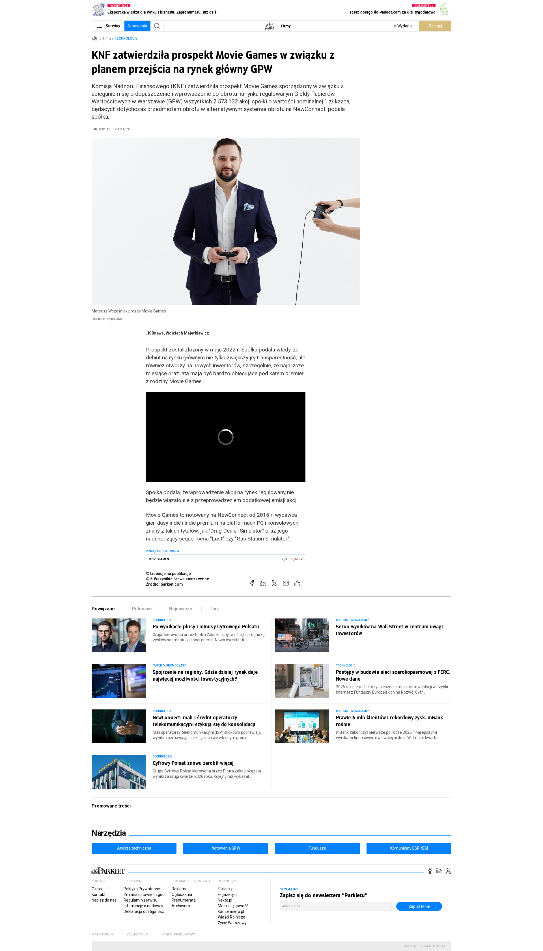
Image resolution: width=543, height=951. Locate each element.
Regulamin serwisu (141, 900)
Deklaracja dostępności (144, 911)
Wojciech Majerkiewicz (187, 333)
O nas (97, 889)
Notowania (137, 26)
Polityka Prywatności (142, 889)
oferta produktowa (178, 934)
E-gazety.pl (228, 894)
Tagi (214, 608)
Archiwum (181, 906)
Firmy (286, 26)
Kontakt (98, 894)
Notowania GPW (226, 848)
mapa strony (103, 934)
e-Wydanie (403, 26)
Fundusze (317, 848)
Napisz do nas (104, 900)
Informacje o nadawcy (143, 906)
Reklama (180, 889)
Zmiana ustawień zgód (144, 894)
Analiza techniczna (134, 848)
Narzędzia (109, 833)
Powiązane (103, 608)
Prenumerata (184, 900)
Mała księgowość (233, 906)
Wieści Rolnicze (231, 917)
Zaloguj (435, 26)
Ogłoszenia (182, 894)
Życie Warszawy (232, 922)
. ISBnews (155, 333)
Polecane (142, 608)
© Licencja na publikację (168, 573)
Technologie (126, 38)
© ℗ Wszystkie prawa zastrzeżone (177, 579)
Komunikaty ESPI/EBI (409, 848)
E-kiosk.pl (226, 889)
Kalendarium (137, 934)
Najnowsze (180, 608)
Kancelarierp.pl (231, 911)
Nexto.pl (225, 900)
